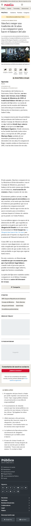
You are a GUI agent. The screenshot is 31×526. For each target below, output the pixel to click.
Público (7, 460)
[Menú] (2, 5)
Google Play (9, 519)
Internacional (25, 8)
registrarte (18, 380)
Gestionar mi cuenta (9, 467)
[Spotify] (10, 491)
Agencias (4, 82)
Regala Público (7, 474)
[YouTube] (25, 487)
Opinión (9, 8)
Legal (3, 508)
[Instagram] (22, 487)
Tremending (16, 8)
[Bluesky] (18, 487)
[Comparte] (5, 70)
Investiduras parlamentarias (10, 309)
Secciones (4, 498)
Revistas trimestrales (7, 503)
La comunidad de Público (11, 476)
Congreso (26, 12)
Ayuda (5, 478)
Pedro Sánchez (20, 302)
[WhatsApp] (14, 491)
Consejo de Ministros (8, 302)
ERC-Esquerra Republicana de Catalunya (14, 298)
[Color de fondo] (26, 70)
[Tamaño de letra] (20, 70)
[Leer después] (15, 70)
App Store (23, 519)
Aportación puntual (9, 471)
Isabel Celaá (19, 305)
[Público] (12, 5)
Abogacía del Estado (8, 305)
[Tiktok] (2, 491)
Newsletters (6, 469)
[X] (14, 487)
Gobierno (13, 12)
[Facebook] (10, 487)
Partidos (19, 12)
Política (3, 8)
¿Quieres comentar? (15, 370)
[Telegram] (6, 491)
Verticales (4, 500)
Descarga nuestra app (8, 515)
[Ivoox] (18, 491)
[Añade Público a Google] (2, 487)
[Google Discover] (6, 487)
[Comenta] (10, 70)
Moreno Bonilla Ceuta (13, 1)
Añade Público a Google (22, 78)
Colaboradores (5, 505)
